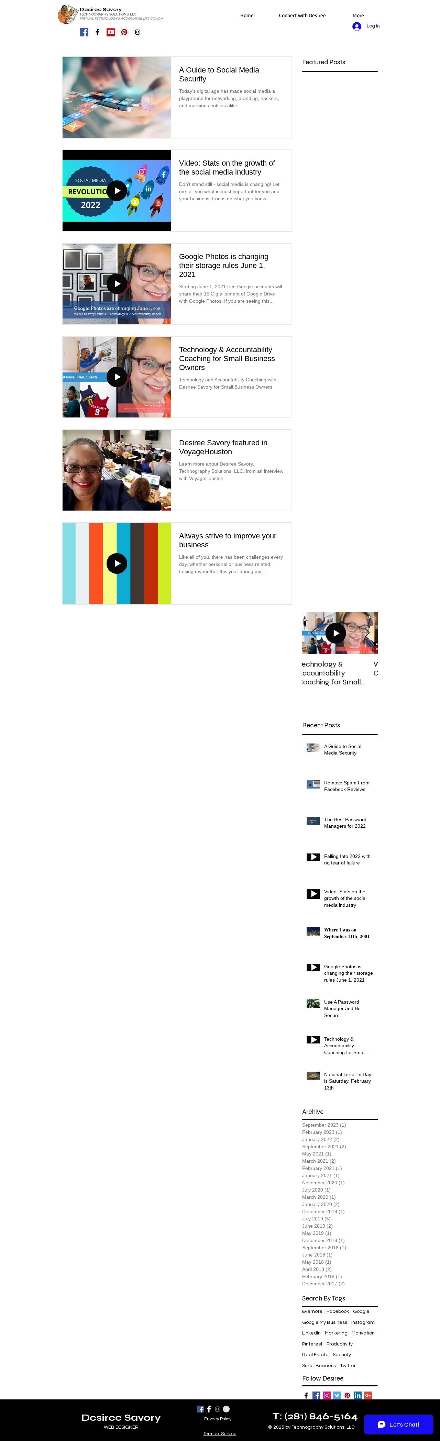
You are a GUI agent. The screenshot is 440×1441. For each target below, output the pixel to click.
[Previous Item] (313, 633)
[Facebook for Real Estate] (84, 32)
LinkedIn (311, 1333)
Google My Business (324, 1322)
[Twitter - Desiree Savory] (337, 1395)
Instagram (363, 1322)
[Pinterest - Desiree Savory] (124, 32)
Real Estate (315, 1354)
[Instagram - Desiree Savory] (137, 32)
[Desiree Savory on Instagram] (217, 1409)
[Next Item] (367, 633)
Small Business (319, 1365)
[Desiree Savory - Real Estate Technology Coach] (306, 1395)
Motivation (363, 1333)
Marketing (336, 1333)
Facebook (338, 1311)
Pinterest (312, 1344)
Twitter (348, 1365)
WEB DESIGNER (121, 1427)
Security (342, 1354)
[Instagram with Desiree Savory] (327, 1395)
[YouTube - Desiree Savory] (111, 32)
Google (361, 1311)
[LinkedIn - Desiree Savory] (226, 1409)
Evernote (312, 1311)
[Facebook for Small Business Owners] (97, 32)
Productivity (340, 1344)
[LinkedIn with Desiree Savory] (358, 1395)
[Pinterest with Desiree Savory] (347, 1395)
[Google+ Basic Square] (368, 1395)
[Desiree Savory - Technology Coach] (316, 1395)
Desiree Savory (101, 9)
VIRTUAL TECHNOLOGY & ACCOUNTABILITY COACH (121, 18)
